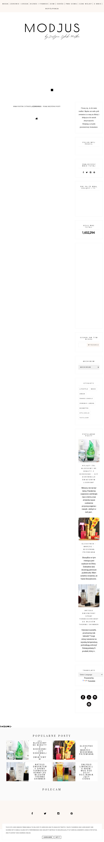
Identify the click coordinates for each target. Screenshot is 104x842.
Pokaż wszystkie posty (51, 106)
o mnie (97, 4)
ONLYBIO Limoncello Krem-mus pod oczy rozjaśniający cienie (86, 772)
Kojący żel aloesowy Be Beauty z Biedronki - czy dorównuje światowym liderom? (89, 474)
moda (5, 4)
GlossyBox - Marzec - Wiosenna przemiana (86, 750)
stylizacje (85, 413)
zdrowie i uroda (19, 4)
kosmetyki (84, 408)
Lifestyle (84, 389)
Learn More (48, 837)
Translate (91, 681)
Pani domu (71, 4)
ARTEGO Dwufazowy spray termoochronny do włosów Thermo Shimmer (40, 772)
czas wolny (85, 4)
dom (52, 4)
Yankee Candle (86, 398)
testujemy (84, 417)
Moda (93, 389)
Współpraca (52, 9)
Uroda (82, 393)
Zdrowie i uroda (87, 403)
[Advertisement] (52, 67)
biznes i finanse (39, 4)
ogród (60, 4)
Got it (58, 837)
